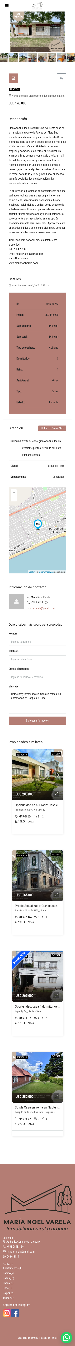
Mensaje (13, 686)
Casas (6, 1278)
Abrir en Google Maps (53, 428)
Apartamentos (11, 1268)
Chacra (7, 1283)
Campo (7, 1273)
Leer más (8, 1237)
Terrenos (7, 1298)
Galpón (7, 1293)
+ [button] (14, 492)
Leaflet (32, 571)
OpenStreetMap (46, 571)
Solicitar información (37, 720)
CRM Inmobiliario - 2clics (46, 1338)
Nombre (13, 633)
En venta (14, 89)
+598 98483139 (15, 1246)
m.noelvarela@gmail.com (41, 608)
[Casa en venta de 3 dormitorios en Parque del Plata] (38, 524)
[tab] (13, 78)
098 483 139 (37, 602)
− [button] (14, 498)
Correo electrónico (19, 668)
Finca (6, 1288)
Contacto (8, 1264)
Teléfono (13, 651)
